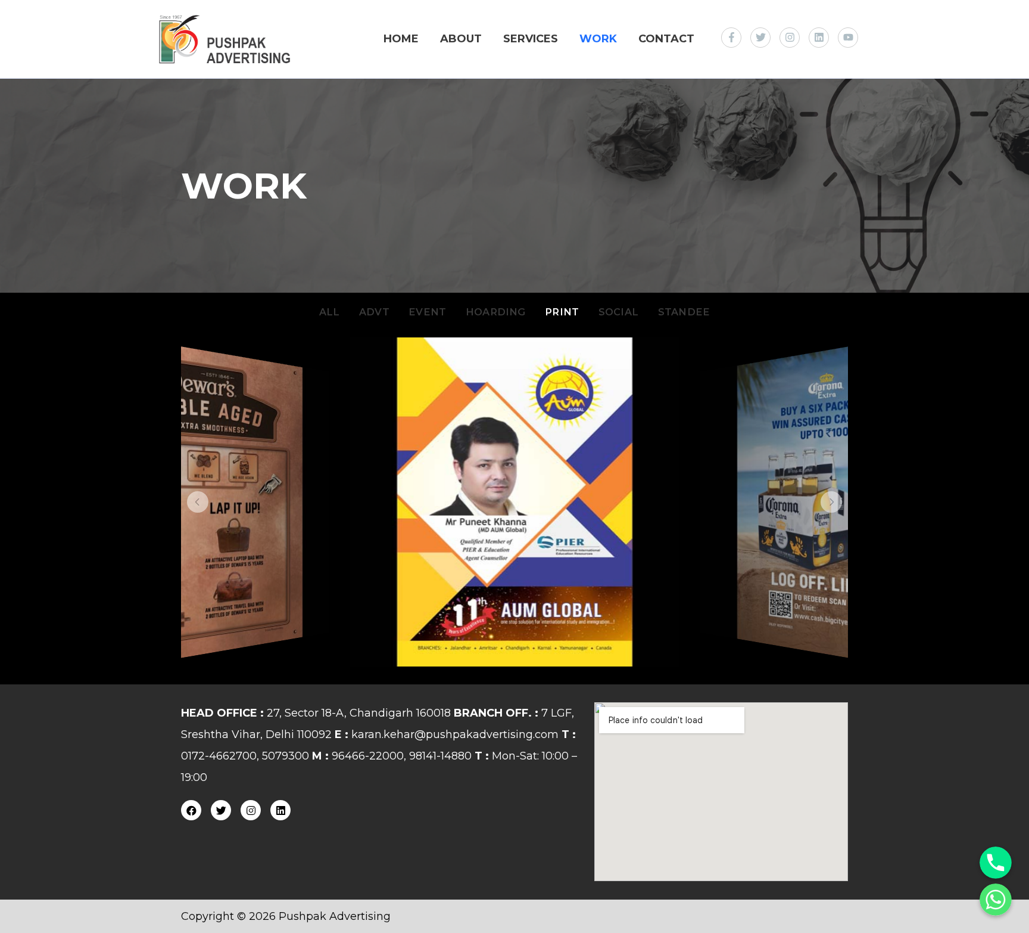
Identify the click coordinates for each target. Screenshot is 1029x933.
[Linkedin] (280, 810)
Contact (666, 38)
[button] (197, 502)
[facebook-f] (734, 37)
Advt (374, 312)
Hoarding (496, 312)
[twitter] (763, 37)
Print (562, 312)
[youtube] (849, 37)
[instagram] (792, 37)
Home (401, 38)
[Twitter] (221, 810)
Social (618, 312)
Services (530, 38)
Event (427, 312)
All (329, 312)
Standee (684, 312)
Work (598, 38)
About (461, 38)
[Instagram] (251, 810)
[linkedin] (822, 37)
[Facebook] (191, 810)
